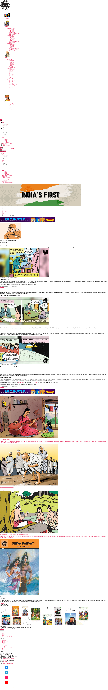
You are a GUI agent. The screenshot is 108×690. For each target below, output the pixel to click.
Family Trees (11, 30)
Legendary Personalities (13, 89)
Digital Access (4, 117)
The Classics (9, 112)
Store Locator (4, 646)
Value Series (11, 111)
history (3, 209)
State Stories (11, 91)
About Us (4, 640)
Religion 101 (11, 66)
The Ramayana (9, 43)
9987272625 (5, 661)
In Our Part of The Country (14, 85)
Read (3, 11)
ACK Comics (35, 382)
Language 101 (11, 63)
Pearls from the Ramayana (13, 49)
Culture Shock (11, 81)
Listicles (10, 40)
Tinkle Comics (4, 181)
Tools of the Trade (12, 67)
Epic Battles (11, 70)
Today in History (12, 78)
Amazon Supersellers (6, 145)
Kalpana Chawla (21, 382)
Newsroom (4, 642)
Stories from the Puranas (11, 28)
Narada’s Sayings (12, 32)
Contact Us (4, 643)
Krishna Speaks (12, 38)
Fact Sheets (11, 61)
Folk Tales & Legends (11, 108)
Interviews (11, 106)
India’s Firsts (11, 86)
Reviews (10, 107)
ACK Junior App (5, 180)
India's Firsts (4, 213)
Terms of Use (4, 648)
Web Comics (6, 142)
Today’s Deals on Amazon (7, 116)
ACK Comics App (5, 179)
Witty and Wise (11, 110)
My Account (4, 649)
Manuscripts (11, 115)
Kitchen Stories (11, 62)
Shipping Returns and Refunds (7, 647)
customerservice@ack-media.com (8, 658)
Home (3, 122)
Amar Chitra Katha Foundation (7, 182)
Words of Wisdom (12, 73)
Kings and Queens (12, 74)
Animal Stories (11, 109)
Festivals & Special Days (13, 84)
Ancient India (9, 59)
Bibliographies (11, 105)
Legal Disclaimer (5, 644)
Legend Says (11, 31)
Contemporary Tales (10, 103)
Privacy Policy (4, 645)
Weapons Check (12, 34)
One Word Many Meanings (14, 33)
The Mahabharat (10, 35)
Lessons (10, 94)
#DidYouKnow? (12, 29)
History (5, 140)
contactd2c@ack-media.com (8, 663)
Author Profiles (11, 104)
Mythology (6, 139)
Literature (6, 141)
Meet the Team (5, 641)
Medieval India (9, 68)
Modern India (9, 79)
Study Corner (9, 93)
